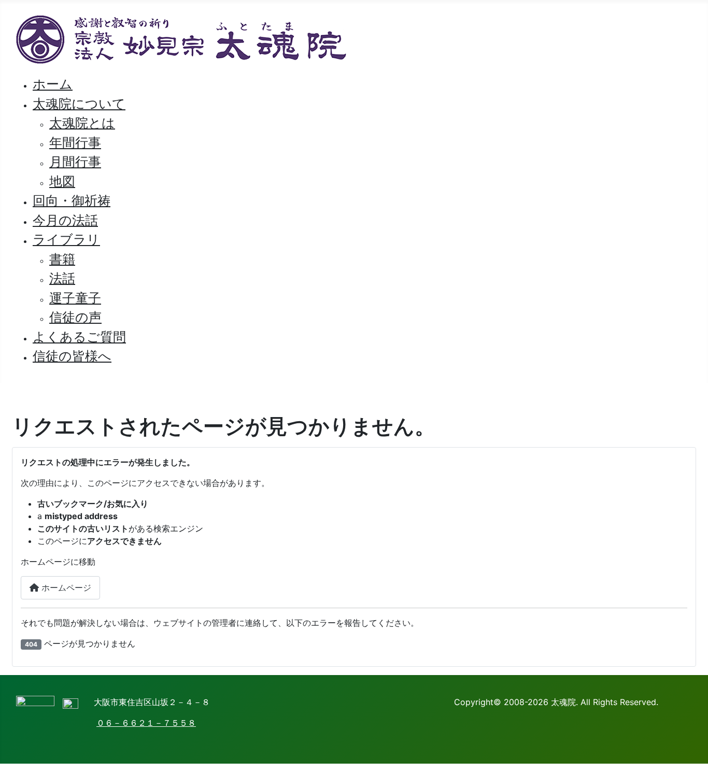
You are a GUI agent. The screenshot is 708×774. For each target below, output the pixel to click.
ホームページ (65, 587)
